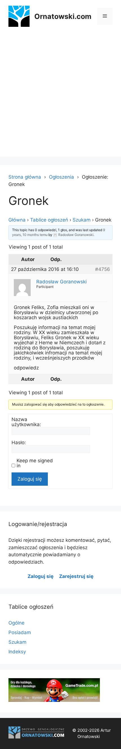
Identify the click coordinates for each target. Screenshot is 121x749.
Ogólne (16, 623)
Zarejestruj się (76, 576)
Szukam (82, 220)
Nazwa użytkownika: (26, 422)
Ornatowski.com (62, 16)
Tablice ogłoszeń (49, 220)
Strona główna (24, 177)
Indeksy (17, 651)
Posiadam (19, 632)
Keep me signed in (35, 463)
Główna (17, 220)
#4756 (102, 269)
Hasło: (19, 442)
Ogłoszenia (61, 177)
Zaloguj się (29, 479)
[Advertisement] (60, 96)
